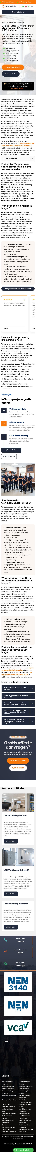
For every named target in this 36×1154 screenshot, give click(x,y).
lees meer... (10, 841)
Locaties (9, 22)
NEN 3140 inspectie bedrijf (16, 870)
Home (3, 22)
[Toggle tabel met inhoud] (30, 158)
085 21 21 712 (12, 74)
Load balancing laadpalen (16, 903)
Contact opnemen (20, 950)
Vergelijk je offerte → (18, 88)
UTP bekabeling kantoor (15, 815)
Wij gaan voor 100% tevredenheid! (18, 289)
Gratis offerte (17, 12)
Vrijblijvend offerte (13, 67)
